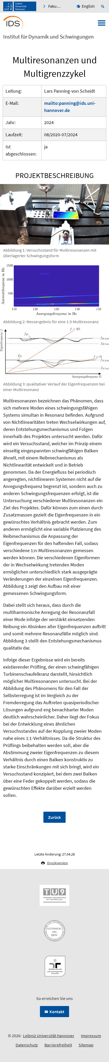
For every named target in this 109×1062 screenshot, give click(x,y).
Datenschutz (27, 1044)
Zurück (54, 817)
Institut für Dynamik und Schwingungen (48, 37)
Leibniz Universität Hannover (48, 1035)
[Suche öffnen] (103, 6)
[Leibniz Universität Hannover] (19, 6)
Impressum (91, 1035)
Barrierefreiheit (58, 1044)
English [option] (88, 6)
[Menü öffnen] (101, 24)
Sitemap (86, 1044)
